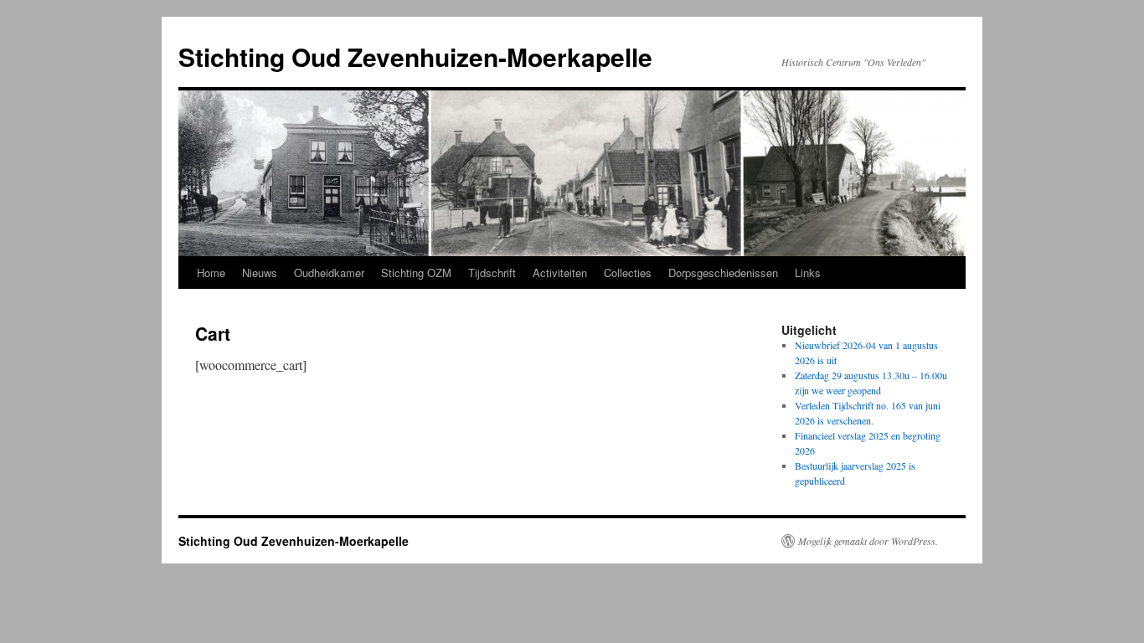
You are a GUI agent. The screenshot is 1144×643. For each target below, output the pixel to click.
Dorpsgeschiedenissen (723, 272)
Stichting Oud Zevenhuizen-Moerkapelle (415, 57)
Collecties (628, 272)
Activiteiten (560, 272)
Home (211, 272)
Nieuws (259, 272)
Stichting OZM (416, 272)
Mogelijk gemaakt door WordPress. (868, 541)
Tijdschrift (492, 272)
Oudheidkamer (329, 272)
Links (808, 272)
